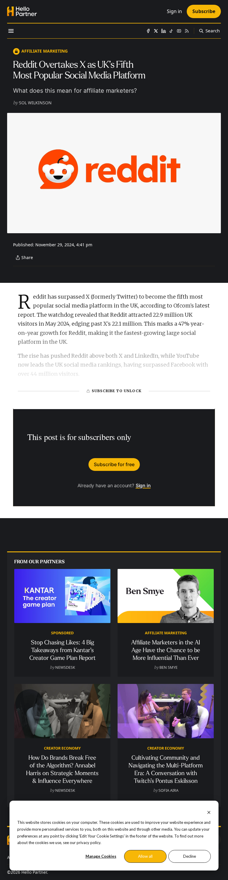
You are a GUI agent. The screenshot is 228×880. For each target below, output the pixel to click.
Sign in (143, 485)
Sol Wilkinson (35, 102)
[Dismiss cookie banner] (209, 811)
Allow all (145, 856)
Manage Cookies (101, 856)
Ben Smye (168, 667)
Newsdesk (65, 667)
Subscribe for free (114, 464)
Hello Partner (34, 872)
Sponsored (62, 632)
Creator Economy (62, 748)
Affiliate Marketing (44, 51)
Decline (189, 856)
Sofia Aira (168, 790)
